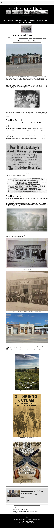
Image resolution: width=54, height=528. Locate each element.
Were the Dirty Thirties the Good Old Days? (26, 494)
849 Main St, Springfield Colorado (27, 521)
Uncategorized (25, 38)
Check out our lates (23, 390)
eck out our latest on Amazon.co (27, 437)
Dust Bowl (22, 497)
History (20, 38)
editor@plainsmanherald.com (30, 522)
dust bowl (30, 38)
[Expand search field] (50, 21)
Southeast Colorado (39, 38)
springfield (44, 38)
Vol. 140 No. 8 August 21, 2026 (27, 15)
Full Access (32, 2)
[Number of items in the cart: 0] (52, 22)
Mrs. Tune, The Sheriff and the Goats (12, 498)
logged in (19, 509)
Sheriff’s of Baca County (38, 491)
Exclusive (35, 494)
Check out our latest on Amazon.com (27, 483)
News (22, 38)
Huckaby (34, 38)
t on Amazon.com (30, 390)
